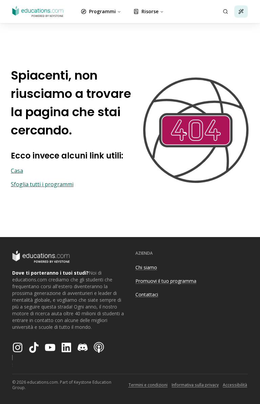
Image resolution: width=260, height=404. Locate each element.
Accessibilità (235, 385)
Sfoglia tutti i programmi (42, 184)
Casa (17, 170)
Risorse (150, 11)
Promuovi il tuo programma (165, 281)
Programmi (102, 11)
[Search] (225, 11)
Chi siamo (146, 267)
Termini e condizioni (148, 385)
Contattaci (146, 294)
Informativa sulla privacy (195, 385)
